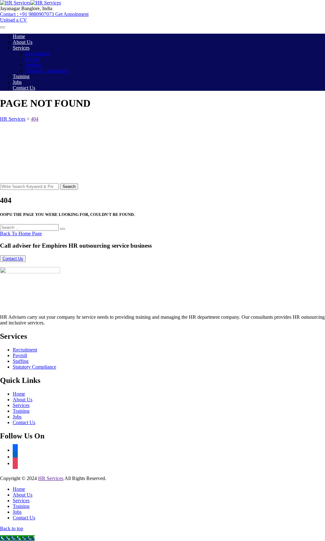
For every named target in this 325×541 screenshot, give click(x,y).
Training (21, 76)
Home (19, 36)
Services (21, 47)
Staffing (33, 65)
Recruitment (37, 53)
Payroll (32, 59)
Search (69, 186)
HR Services (50, 478)
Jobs (17, 82)
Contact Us (24, 87)
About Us (22, 42)
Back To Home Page (21, 233)
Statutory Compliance (47, 70)
